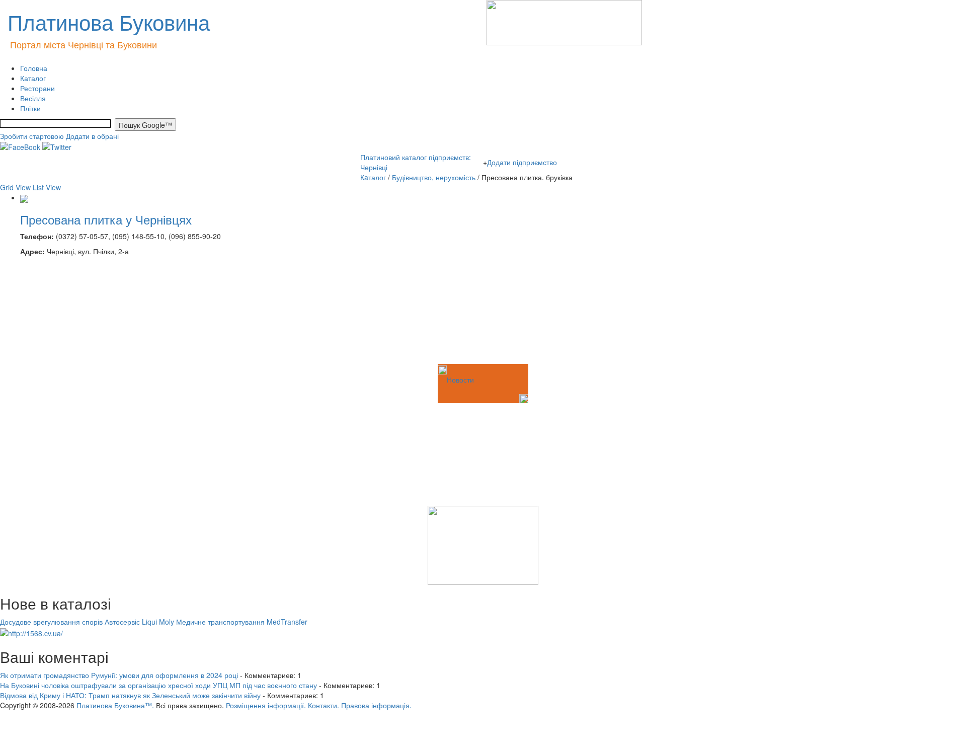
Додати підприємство (522, 162)
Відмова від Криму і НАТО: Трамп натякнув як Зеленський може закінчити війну (130, 695)
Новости (460, 379)
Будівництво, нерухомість (434, 177)
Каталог (33, 78)
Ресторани (37, 88)
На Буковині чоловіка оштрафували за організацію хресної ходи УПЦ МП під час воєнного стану (158, 685)
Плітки (30, 108)
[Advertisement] (50, 311)
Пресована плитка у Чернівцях (106, 219)
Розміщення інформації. (266, 705)
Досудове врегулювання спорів (51, 622)
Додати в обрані (92, 136)
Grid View (15, 187)
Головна (33, 68)
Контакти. (323, 705)
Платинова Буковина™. (115, 705)
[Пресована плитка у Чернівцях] (24, 197)
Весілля (33, 98)
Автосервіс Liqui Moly (139, 622)
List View (47, 187)
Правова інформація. (376, 705)
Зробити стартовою (32, 136)
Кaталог (373, 177)
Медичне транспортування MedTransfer (241, 622)
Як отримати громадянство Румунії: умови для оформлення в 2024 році (119, 675)
